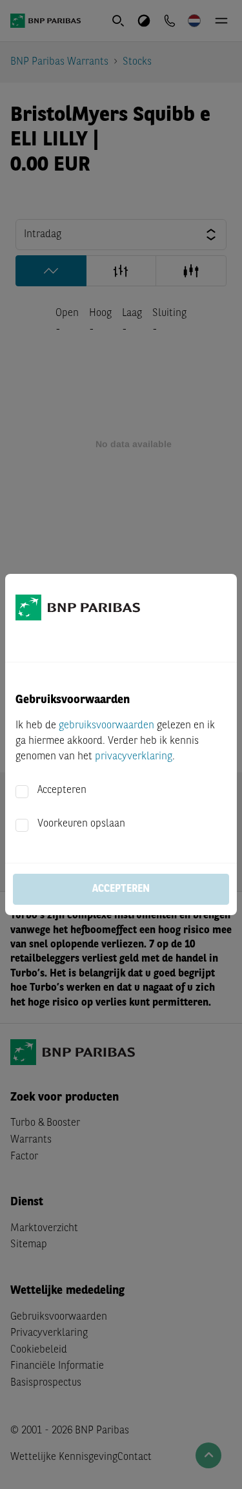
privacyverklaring (133, 757)
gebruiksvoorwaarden (106, 726)
